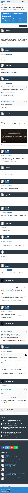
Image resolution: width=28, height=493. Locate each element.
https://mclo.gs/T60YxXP (6, 174)
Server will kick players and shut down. (13, 468)
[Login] (22, 1)
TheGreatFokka (8, 474)
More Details (3, 491)
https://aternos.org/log (6, 159)
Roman (5, 409)
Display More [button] (13, 397)
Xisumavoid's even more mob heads (12, 459)
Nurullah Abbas (12, 300)
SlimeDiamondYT (8, 460)
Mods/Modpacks (8, 466)
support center (14, 22)
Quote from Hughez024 (7, 86)
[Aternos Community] (5, 1)
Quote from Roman (6, 331)
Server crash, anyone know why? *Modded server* (15, 477)
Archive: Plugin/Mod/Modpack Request (12, 462)
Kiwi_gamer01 (7, 456)
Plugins (6, 457)
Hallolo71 (7, 465)
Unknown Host (6, 435)
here (19, 18)
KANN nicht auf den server (10, 464)
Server (6, 471)
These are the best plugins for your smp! (12, 420)
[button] (26, 1)
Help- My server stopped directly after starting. (15, 473)
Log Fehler (7, 455)
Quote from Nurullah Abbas (8, 355)
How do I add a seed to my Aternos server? (12, 423)
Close (8, 491)
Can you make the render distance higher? (12, 432)
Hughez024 (9, 9)
